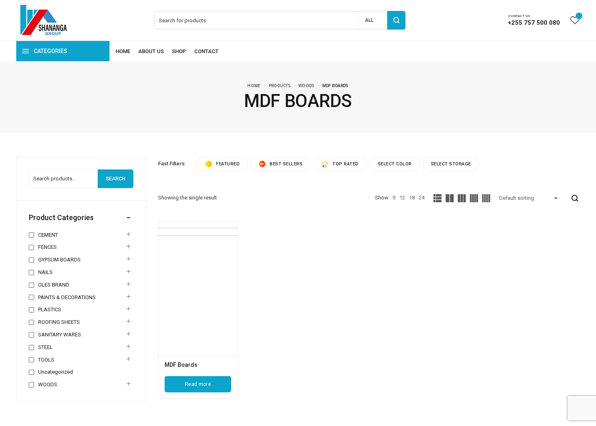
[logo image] (43, 20)
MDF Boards (181, 365)
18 (412, 198)
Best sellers (286, 164)
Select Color (395, 164)
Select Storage (451, 164)
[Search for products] (396, 20)
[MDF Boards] (198, 288)
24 (421, 198)
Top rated (345, 164)
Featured (228, 164)
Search (115, 179)
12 (402, 198)
